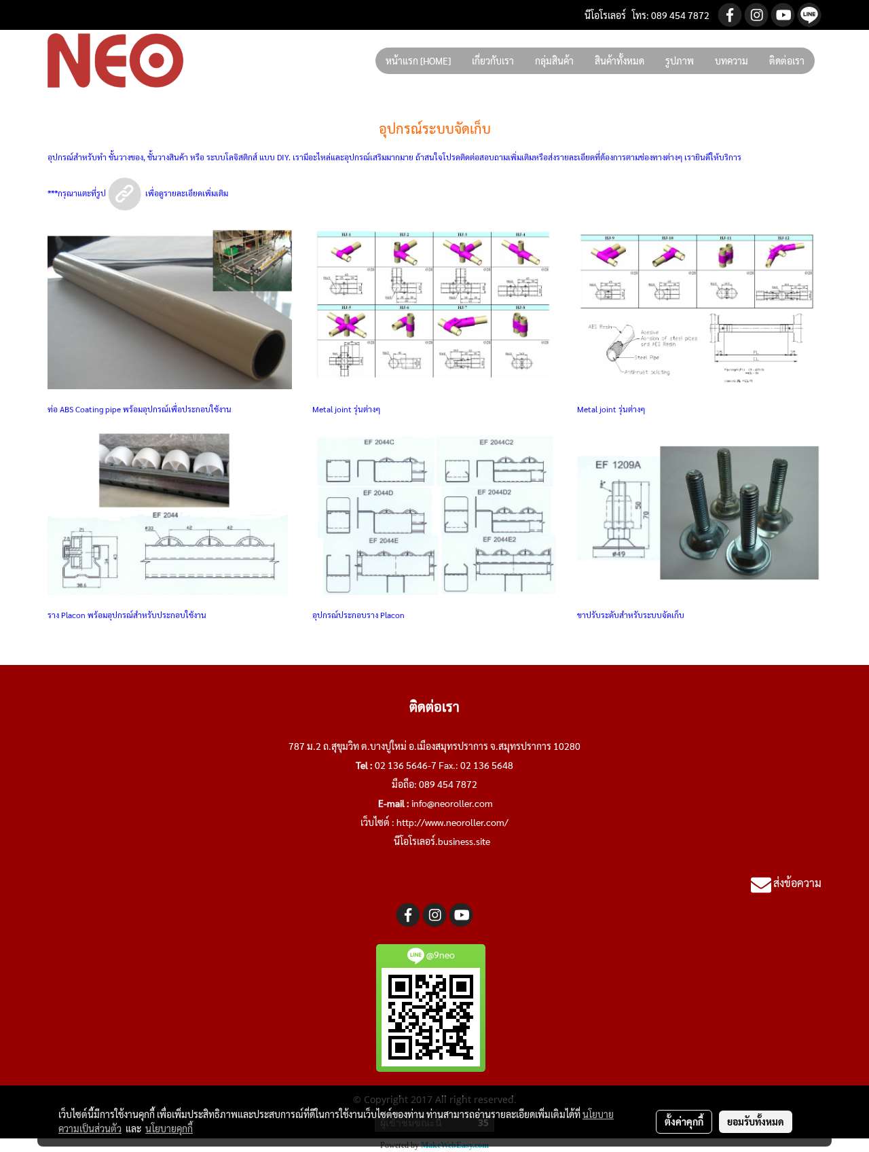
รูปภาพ (679, 60)
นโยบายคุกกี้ (169, 1128)
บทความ (731, 60)
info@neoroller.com (452, 803)
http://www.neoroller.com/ (452, 822)
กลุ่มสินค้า (554, 60)
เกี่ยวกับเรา (493, 60)
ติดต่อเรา (787, 60)
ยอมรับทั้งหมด (755, 1121)
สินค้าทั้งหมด (619, 60)
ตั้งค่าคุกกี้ (684, 1121)
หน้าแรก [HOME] (418, 60)
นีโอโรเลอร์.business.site (442, 841)
